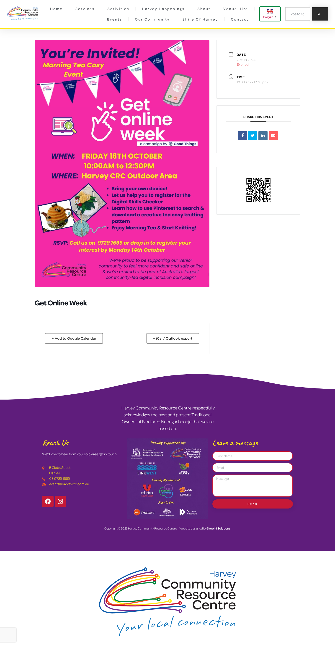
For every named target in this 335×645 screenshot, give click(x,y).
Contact (240, 19)
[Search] (320, 14)
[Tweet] (252, 135)
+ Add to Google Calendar (74, 338)
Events (114, 19)
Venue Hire (235, 8)
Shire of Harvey (200, 19)
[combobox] (297, 14)
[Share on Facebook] (242, 135)
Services (85, 8)
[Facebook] (48, 501)
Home (56, 8)
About (204, 8)
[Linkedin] (263, 135)
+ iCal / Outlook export (172, 338)
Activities (118, 8)
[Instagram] (60, 501)
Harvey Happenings (163, 8)
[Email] (273, 135)
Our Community (152, 19)
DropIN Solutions (219, 528)
